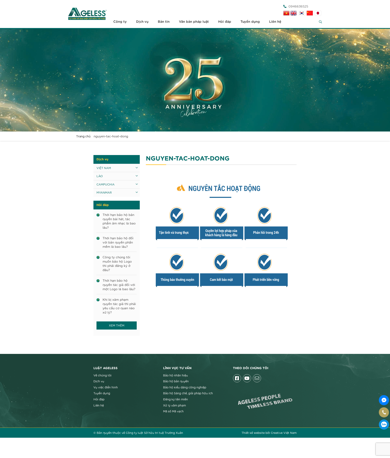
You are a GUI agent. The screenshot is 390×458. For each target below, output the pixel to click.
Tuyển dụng (250, 21)
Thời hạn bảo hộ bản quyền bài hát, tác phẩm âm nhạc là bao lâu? (119, 220)
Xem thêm (116, 325)
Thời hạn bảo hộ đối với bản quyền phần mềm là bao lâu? (118, 242)
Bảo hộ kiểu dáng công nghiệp (184, 387)
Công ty (120, 21)
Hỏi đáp (224, 21)
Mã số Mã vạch (173, 411)
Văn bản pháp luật (194, 21)
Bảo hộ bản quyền (176, 381)
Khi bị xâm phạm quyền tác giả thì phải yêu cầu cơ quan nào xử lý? (119, 305)
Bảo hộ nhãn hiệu (175, 375)
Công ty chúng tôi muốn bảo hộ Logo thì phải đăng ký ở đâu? (117, 263)
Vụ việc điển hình (105, 387)
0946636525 (298, 6)
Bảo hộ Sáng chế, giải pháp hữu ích (188, 393)
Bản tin (164, 21)
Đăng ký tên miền (175, 399)
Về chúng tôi (102, 375)
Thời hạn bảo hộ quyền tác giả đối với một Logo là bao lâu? (119, 284)
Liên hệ (275, 21)
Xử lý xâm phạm (174, 405)
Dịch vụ (142, 21)
